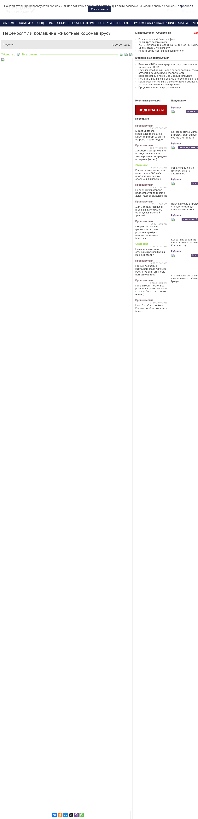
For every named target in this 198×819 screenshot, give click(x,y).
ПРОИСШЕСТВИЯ (82, 23)
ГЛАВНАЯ (8, 23)
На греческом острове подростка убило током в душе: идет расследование (151, 193)
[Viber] (76, 815)
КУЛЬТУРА (105, 23)
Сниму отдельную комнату (154, 47)
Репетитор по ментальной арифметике (161, 50)
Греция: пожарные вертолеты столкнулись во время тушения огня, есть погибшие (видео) (150, 270)
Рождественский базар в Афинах (157, 39)
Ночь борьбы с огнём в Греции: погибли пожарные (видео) (151, 308)
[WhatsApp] (81, 815)
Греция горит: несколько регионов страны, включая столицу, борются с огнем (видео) (151, 290)
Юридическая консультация (152, 57)
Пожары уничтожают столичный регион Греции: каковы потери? (150, 252)
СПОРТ (62, 23)
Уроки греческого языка (152, 42)
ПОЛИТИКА (25, 23)
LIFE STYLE (123, 23)
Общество (8, 54)
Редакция (8, 44)
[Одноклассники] (60, 815)
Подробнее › (184, 6)
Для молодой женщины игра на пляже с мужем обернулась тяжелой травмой (149, 211)
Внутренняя (30, 54)
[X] (71, 815)
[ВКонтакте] (54, 815)
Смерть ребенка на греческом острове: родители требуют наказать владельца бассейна (147, 232)
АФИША (183, 23)
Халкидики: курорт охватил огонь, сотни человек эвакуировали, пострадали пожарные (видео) (151, 155)
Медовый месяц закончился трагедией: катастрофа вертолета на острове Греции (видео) (150, 135)
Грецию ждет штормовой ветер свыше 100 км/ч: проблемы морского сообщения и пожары (150, 174)
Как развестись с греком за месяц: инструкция (165, 75)
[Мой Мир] (65, 815)
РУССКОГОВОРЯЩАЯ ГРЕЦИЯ (154, 23)
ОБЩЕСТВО (45, 23)
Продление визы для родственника (159, 87)
